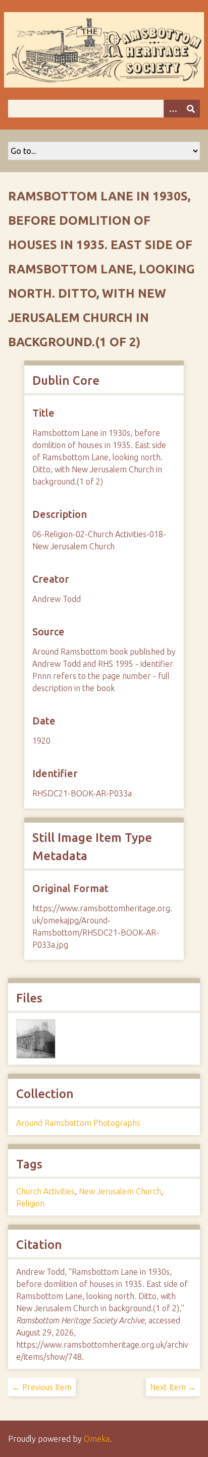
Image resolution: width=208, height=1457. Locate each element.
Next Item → (173, 1387)
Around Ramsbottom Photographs (78, 1122)
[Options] (173, 108)
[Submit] (191, 108)
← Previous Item (42, 1387)
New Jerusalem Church (120, 1191)
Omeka (97, 1438)
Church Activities (45, 1191)
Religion (30, 1203)
